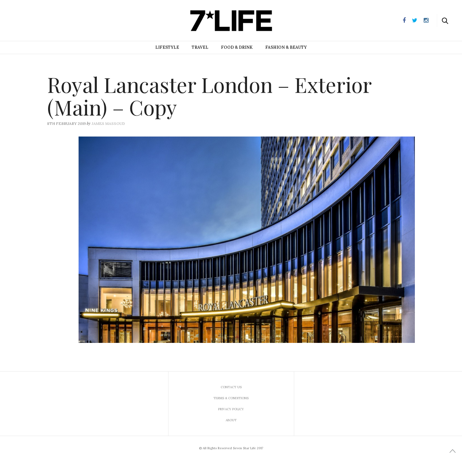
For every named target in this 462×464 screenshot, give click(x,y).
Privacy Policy (231, 409)
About (231, 420)
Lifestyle (167, 47)
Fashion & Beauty (286, 47)
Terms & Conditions (231, 398)
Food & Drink (237, 47)
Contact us (231, 387)
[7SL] (36, 20)
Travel (200, 47)
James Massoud (108, 123)
